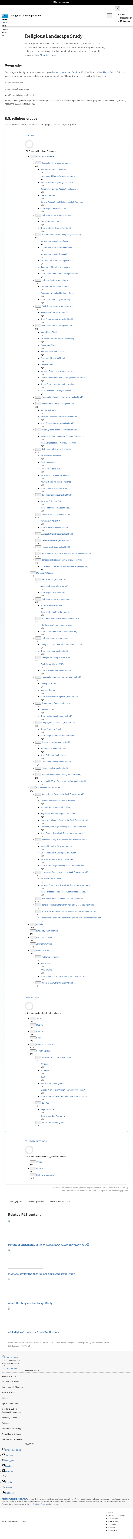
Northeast (66, 72)
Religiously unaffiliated (36, 1141)
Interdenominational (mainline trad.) (56, 625)
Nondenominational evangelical (54, 241)
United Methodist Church (51, 605)
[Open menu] (109, 15)
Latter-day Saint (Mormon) (47, 930)
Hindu (39, 1037)
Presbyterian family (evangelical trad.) (57, 306)
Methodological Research (13, 1439)
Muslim (39, 1024)
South (74, 72)
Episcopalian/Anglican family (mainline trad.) (61, 677)
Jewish (39, 1018)
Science (5, 1423)
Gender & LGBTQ (9, 1408)
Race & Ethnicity (9, 1392)
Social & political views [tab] (60, 1201)
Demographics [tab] (15, 1201)
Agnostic (40, 1168)
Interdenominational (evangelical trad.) (57, 260)
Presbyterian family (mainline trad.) (56, 657)
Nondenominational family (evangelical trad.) (61, 234)
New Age (45, 1103)
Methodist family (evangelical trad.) (56, 215)
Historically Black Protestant (48, 787)
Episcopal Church (48, 683)
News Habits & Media (11, 1434)
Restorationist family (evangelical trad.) (58, 403)
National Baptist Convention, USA (55, 807)
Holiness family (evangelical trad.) (56, 449)
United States (109, 72)
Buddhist (40, 1031)
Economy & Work (9, 1417)
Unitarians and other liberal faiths (56, 1057)
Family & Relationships (12, 1412)
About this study (47, 54)
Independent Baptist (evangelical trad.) (58, 176)
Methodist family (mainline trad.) (55, 599)
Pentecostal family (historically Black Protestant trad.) (64, 872)
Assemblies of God (49, 332)
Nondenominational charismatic (54, 254)
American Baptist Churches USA (54, 586)
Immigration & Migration (12, 1387)
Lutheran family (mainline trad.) (55, 638)
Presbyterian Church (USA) (52, 664)
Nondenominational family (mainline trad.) (60, 618)
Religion (5, 1398)
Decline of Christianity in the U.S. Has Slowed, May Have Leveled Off (48, 1244)
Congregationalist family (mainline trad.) (59, 722)
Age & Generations (10, 1403)
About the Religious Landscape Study (30, 1303)
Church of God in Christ (51, 878)
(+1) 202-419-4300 (9, 1368)
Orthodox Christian (44, 937)
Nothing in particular (45, 1175)
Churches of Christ (48, 410)
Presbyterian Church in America (54, 312)
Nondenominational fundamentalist (56, 247)
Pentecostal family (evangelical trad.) (57, 325)
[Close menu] (117, 9)
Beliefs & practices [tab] (36, 1201)
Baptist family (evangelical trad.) (55, 163)
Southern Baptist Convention (53, 169)
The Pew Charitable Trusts (36, 1504)
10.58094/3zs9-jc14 (21, 1345)
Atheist (39, 1161)
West (83, 72)
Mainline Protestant (44, 572)
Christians (29, 136)
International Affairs (10, 1381)
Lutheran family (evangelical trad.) (56, 280)
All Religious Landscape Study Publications (33, 1332)
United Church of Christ (51, 729)
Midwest (56, 72)
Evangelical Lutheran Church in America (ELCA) (61, 644)
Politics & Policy (9, 1376)
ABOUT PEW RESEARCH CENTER (14, 1499)
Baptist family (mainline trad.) (54, 579)
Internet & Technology (11, 1428)
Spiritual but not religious (52, 1083)
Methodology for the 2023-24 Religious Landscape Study (41, 1274)
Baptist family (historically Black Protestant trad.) (62, 794)
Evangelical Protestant (46, 156)
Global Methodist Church (51, 221)
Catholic (39, 924)
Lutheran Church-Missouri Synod (55, 286)
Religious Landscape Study (26, 15)
